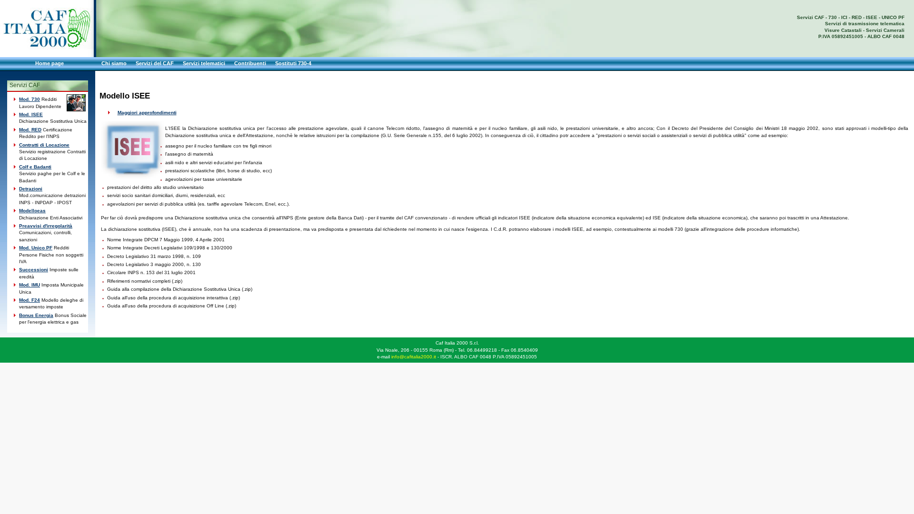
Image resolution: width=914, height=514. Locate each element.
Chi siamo (114, 63)
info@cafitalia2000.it (413, 356)
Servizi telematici (204, 63)
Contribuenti (250, 63)
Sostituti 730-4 (293, 63)
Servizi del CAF (155, 63)
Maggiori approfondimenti (147, 112)
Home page (49, 63)
